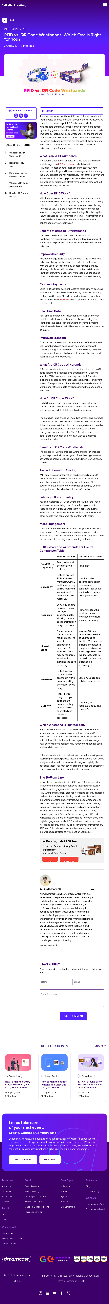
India (4, 1214)
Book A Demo (8, 1233)
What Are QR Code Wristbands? (18, 185)
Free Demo (50, 859)
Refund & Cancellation (87, 1275)
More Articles (69, 859)
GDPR (82, 1281)
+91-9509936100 (10, 1243)
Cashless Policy (66, 1275)
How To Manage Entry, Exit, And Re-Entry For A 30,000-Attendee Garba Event (17, 1084)
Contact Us (7, 1201)
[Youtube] (54, 1293)
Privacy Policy (49, 1275)
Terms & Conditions (66, 1281)
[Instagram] (40, 1293)
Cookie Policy (92, 1191)
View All (99, 1045)
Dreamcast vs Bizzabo (96, 1209)
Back (12, 20)
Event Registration (34, 1186)
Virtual (64, 1191)
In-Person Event (15, 29)
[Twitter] (68, 1293)
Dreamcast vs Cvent (95, 1204)
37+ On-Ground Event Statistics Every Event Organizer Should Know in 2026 (90, 1084)
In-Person (65, 1186)
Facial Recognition (33, 1212)
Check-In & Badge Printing (37, 1207)
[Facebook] (61, 1293)
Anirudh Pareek (50, 889)
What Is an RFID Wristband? (17, 154)
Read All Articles (48, 945)
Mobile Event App (33, 1201)
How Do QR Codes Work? (18, 195)
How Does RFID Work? (16, 165)
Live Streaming (68, 1207)
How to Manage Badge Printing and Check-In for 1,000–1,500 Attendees (54, 1084)
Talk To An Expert (23, 1159)
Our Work (6, 1191)
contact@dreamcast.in (13, 1238)
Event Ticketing (32, 1191)
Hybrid (64, 1196)
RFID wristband (66, 164)
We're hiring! (7, 1196)
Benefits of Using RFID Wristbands (18, 175)
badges (64, 299)
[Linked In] (47, 1293)
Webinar (64, 1201)
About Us (6, 1186)
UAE (4, 1219)
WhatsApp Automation (36, 1196)
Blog (88, 1186)
